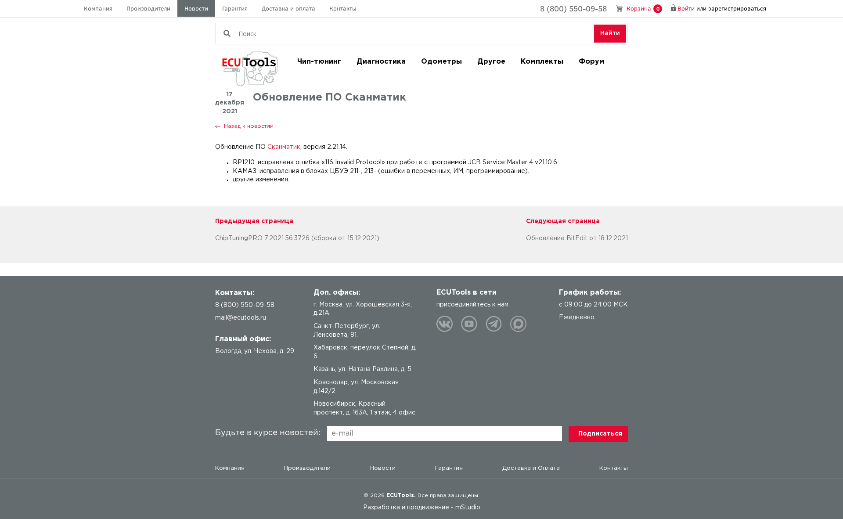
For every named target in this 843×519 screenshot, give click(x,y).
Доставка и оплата (288, 8)
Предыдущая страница (254, 221)
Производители (148, 8)
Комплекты (542, 61)
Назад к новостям (249, 126)
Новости (196, 8)
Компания (98, 8)
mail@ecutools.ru (240, 318)
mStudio (467, 507)
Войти (686, 8)
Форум (592, 61)
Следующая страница (563, 221)
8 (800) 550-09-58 (573, 8)
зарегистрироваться (737, 8)
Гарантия (235, 8)
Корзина (643, 8)
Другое (491, 61)
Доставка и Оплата (531, 468)
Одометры (441, 61)
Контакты (343, 8)
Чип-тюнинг (319, 61)
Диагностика (381, 61)
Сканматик (283, 147)
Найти (610, 33)
